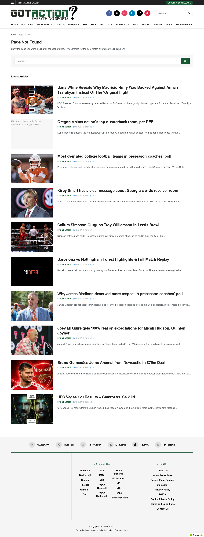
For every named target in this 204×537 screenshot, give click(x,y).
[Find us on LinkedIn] (132, 13)
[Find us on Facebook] (109, 13)
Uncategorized (120, 497)
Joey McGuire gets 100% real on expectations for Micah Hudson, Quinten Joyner (121, 330)
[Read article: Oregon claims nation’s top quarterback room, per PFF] (32, 134)
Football (27, 24)
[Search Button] (189, 13)
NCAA (59, 24)
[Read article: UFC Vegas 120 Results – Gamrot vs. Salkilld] (32, 409)
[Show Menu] (12, 3)
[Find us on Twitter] (117, 13)
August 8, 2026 (82, 195)
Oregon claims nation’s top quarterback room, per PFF (105, 121)
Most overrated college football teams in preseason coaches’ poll (114, 156)
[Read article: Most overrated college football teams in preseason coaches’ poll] (32, 168)
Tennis (158, 24)
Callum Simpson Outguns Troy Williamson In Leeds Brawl (108, 224)
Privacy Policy (162, 489)
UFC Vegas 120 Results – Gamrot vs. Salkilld (96, 396)
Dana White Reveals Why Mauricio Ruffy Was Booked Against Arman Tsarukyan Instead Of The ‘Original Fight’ (117, 89)
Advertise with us (162, 475)
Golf (169, 24)
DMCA (162, 494)
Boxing (146, 24)
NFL (85, 24)
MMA (135, 24)
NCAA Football (118, 472)
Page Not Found (26, 34)
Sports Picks (183, 24)
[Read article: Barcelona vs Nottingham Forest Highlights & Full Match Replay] (32, 271)
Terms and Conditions (163, 503)
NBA (93, 24)
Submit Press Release (179, 2)
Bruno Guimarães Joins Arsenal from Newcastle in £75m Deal (111, 362)
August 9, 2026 (82, 97)
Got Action (65, 97)
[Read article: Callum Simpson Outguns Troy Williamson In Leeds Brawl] (32, 237)
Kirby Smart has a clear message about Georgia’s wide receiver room (117, 190)
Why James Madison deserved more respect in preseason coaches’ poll (120, 293)
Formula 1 (122, 24)
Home (14, 24)
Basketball (44, 24)
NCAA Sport (118, 478)
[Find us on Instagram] (124, 13)
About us (163, 470)
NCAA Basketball (102, 494)
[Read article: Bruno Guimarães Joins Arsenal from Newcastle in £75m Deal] (32, 375)
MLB (110, 24)
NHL (101, 24)
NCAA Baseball (102, 486)
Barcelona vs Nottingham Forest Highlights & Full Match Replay (113, 259)
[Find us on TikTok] (140, 13)
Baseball (74, 24)
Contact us (163, 508)
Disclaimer (162, 484)
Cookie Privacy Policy (162, 499)
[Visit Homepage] (44, 13)
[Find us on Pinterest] (147, 13)
